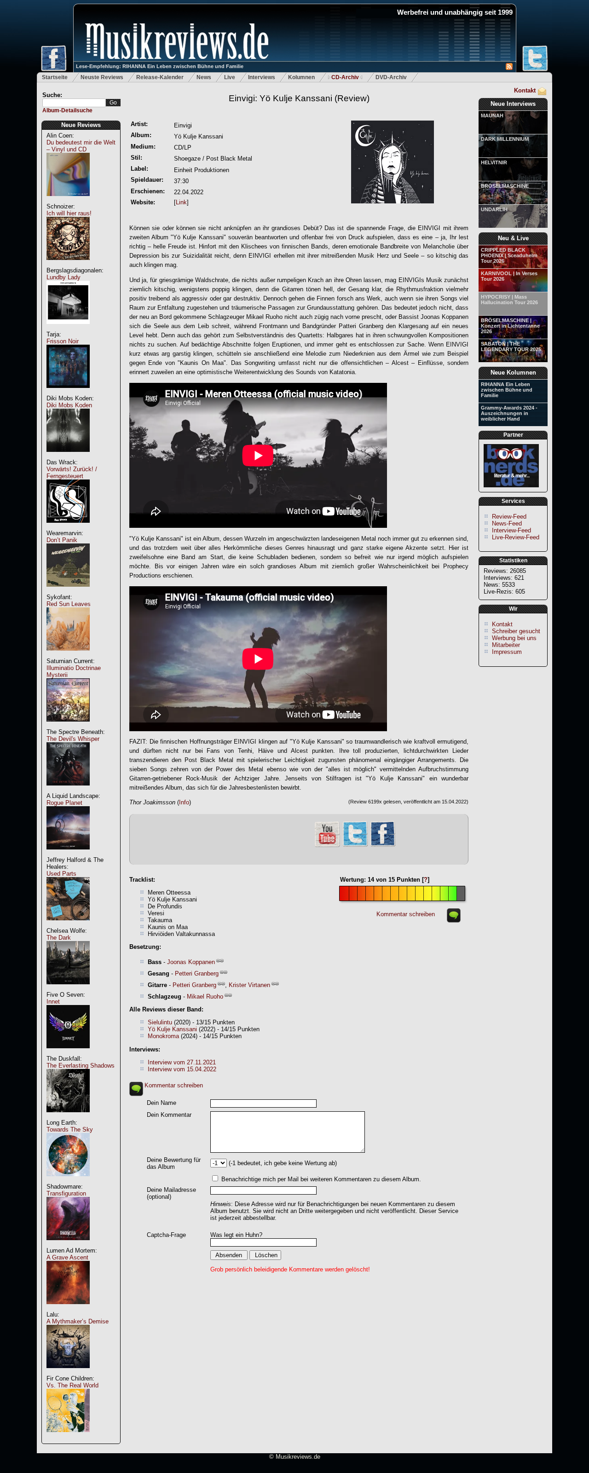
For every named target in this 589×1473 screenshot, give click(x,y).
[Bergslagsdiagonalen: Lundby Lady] (68, 328)
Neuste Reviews (102, 77)
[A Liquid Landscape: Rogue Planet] (68, 854)
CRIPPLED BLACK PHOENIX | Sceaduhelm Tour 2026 (509, 255)
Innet (53, 1001)
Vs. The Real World (72, 1385)
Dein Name (161, 1102)
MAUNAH (492, 115)
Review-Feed (509, 516)
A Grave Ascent (67, 1257)
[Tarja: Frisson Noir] (68, 392)
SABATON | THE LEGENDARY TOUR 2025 (511, 346)
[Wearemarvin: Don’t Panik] (68, 591)
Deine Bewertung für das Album (174, 1163)
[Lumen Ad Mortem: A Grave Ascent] (68, 1308)
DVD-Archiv (391, 77)
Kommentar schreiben (405, 914)
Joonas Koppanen (191, 962)
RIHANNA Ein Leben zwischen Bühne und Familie (506, 389)
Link (181, 202)
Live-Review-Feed (515, 537)
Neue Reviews (81, 124)
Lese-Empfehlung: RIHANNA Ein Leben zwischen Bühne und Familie (159, 66)
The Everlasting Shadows (80, 1065)
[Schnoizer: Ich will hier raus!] (68, 264)
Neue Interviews (513, 103)
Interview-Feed (511, 530)
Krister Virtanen (249, 985)
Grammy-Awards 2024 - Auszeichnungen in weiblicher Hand (509, 413)
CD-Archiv (345, 77)
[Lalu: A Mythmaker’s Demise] (68, 1372)
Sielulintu (160, 1022)
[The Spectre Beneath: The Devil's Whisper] (68, 790)
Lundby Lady (63, 277)
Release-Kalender (160, 77)
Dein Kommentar (169, 1114)
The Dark (58, 937)
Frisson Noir (62, 341)
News (203, 77)
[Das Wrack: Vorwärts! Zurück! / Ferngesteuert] (68, 527)
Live (229, 77)
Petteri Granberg (197, 973)
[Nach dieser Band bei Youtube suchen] (327, 846)
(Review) (299, 98)
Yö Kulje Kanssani (172, 1029)
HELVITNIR (494, 162)
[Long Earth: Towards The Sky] (68, 1181)
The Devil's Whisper (72, 738)
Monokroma (163, 1036)
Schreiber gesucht (516, 631)
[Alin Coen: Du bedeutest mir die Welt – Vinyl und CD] (68, 200)
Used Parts (61, 873)
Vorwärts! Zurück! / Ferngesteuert (71, 472)
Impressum (507, 651)
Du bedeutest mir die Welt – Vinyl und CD (80, 146)
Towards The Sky (69, 1129)
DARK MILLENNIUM (505, 139)
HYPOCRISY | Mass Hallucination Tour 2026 (509, 299)
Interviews (261, 77)
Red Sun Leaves (68, 604)
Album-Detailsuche (67, 110)
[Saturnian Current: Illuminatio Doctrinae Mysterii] (68, 726)
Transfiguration (66, 1193)
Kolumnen (301, 77)
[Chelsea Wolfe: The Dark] (68, 989)
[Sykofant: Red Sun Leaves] (68, 655)
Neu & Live (513, 238)
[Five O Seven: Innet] (68, 1053)
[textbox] (74, 102)
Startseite (55, 77)
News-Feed (507, 523)
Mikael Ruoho (205, 996)
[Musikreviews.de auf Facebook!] (383, 845)
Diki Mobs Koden (69, 405)
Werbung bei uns (514, 638)
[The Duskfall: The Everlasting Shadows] (68, 1117)
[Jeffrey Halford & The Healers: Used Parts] (68, 925)
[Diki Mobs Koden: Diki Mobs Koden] (68, 456)
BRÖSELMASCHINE (505, 186)
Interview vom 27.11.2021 (182, 1062)
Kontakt (525, 90)
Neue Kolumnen (513, 372)
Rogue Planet (64, 802)
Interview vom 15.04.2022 (182, 1069)
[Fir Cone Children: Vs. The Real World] (68, 1436)
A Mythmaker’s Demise (77, 1321)
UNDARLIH (494, 209)
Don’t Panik (61, 540)
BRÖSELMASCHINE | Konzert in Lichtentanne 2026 (510, 326)
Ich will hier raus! (69, 213)
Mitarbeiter (506, 644)
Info (184, 802)
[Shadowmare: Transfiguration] (68, 1245)
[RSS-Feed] (509, 67)
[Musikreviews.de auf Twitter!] (355, 845)
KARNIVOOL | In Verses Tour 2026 (509, 276)
